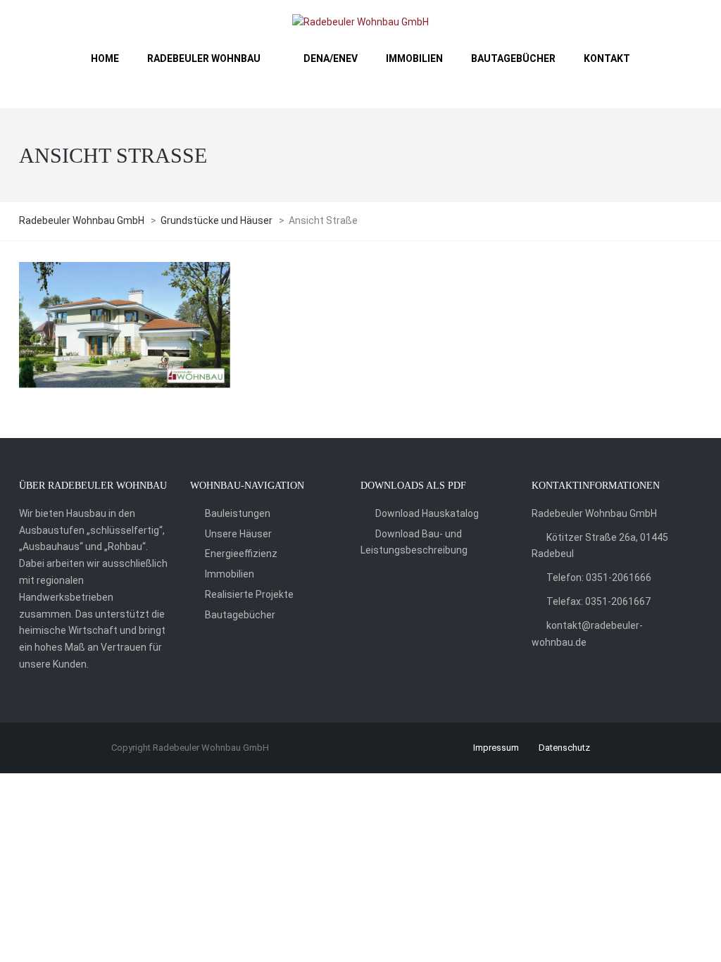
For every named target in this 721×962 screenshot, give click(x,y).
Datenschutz (564, 747)
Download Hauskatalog (427, 513)
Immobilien (229, 574)
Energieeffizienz (241, 553)
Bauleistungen (237, 513)
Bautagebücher (240, 614)
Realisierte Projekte (249, 594)
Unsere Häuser (238, 533)
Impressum (496, 747)
